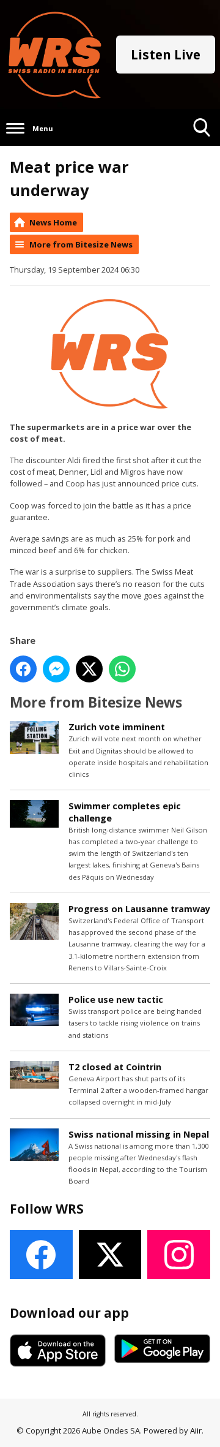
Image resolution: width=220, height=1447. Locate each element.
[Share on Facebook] (23, 668)
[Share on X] (89, 668)
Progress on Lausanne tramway (139, 909)
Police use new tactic (115, 999)
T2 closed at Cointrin (114, 1067)
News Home (53, 222)
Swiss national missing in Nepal (138, 1134)
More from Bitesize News (81, 244)
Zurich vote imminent (116, 727)
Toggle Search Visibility (202, 145)
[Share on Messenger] (56, 668)
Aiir (196, 1430)
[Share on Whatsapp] (122, 668)
